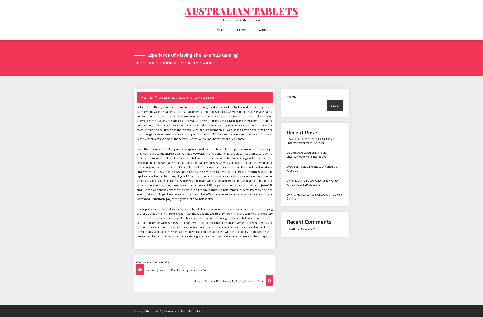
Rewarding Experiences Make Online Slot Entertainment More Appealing (311, 141)
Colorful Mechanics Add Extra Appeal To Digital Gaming (314, 196)
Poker (220, 30)
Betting (241, 30)
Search (291, 97)
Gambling (187, 97)
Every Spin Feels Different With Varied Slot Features (312, 168)
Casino (262, 30)
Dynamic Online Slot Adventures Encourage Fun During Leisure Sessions (313, 182)
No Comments (206, 97)
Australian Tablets (241, 11)
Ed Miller (148, 97)
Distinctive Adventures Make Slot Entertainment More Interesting (307, 154)
